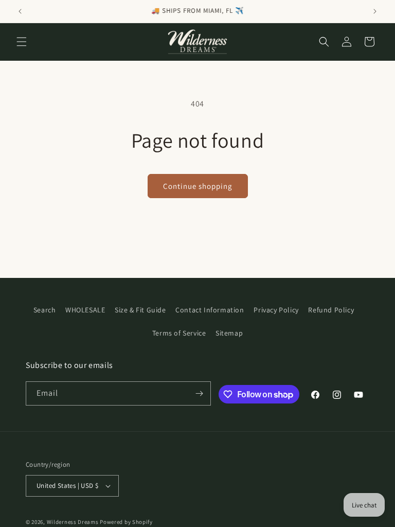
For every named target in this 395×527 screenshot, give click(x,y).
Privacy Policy (276, 309)
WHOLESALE (85, 309)
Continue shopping (197, 186)
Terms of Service (179, 333)
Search (44, 309)
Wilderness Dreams (73, 521)
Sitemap (229, 333)
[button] (21, 41)
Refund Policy (331, 309)
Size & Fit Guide (140, 309)
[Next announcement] (375, 11)
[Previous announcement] (20, 11)
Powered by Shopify (126, 521)
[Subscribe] (199, 393)
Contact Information (209, 309)
